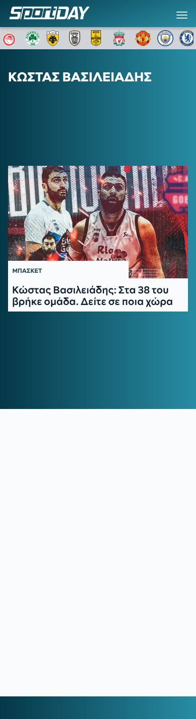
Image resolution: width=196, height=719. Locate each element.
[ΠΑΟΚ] (77, 38)
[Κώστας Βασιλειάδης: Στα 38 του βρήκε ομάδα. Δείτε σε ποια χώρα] (98, 222)
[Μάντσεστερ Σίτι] (165, 38)
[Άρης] (99, 38)
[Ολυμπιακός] (11, 38)
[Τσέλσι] (187, 38)
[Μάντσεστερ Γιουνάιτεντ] (143, 38)
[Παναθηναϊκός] (33, 38)
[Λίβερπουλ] (121, 38)
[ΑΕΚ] (55, 38)
